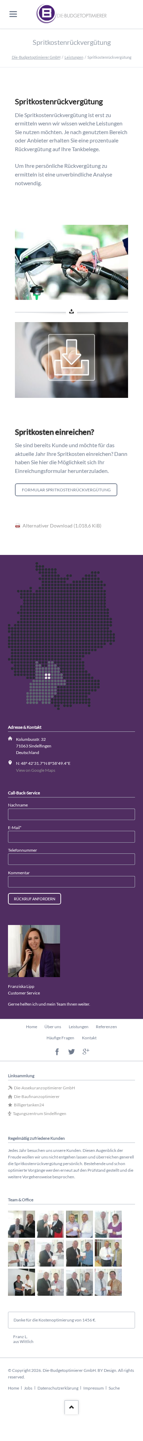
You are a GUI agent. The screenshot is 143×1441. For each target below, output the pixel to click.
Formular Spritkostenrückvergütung (66, 489)
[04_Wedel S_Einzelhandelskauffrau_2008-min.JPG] (108, 1224)
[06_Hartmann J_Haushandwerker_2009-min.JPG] (50, 1253)
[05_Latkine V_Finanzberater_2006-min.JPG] (21, 1253)
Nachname (18, 805)
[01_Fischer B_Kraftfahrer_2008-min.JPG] (21, 1224)
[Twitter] (71, 1052)
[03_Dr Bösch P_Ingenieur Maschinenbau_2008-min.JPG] (79, 1224)
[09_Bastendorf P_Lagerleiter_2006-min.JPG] (21, 1282)
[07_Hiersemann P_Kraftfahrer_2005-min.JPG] (79, 1253)
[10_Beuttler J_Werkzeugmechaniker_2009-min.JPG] (50, 1282)
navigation (13, 14)
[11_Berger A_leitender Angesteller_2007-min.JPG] (79, 1282)
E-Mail (17, 827)
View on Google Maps (35, 770)
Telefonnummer (22, 850)
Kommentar (19, 872)
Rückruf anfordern (34, 898)
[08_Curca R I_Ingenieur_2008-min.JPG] (108, 1253)
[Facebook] (57, 1052)
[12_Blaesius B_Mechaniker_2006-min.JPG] (108, 1282)
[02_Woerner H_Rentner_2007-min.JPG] (50, 1224)
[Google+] (86, 1052)
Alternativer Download (62, 526)
